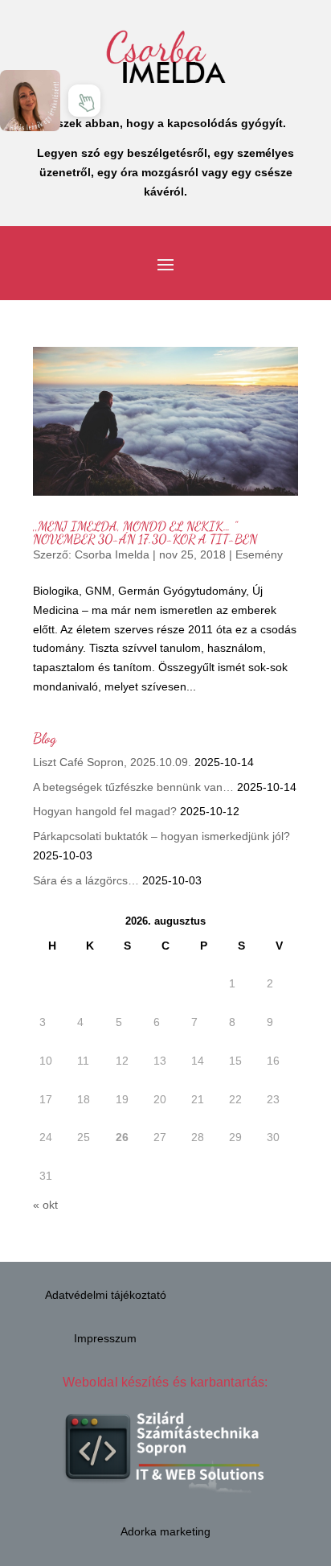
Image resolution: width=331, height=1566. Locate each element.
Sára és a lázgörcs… (86, 880)
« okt (45, 1204)
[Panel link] (30, 100)
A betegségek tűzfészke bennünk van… (133, 787)
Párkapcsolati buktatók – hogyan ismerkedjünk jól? (161, 836)
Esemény (259, 554)
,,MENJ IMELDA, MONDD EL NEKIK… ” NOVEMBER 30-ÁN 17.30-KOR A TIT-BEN (145, 532)
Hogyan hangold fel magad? (105, 811)
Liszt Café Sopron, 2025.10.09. (112, 762)
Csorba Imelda (112, 554)
